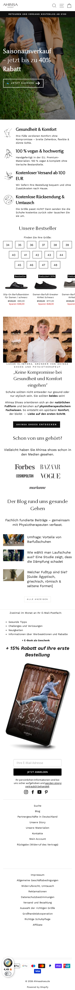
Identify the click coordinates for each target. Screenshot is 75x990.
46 (31, 265)
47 (43, 265)
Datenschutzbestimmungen (37, 897)
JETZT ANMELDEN (37, 772)
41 (25, 255)
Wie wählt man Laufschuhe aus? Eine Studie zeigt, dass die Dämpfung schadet (49, 556)
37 (43, 245)
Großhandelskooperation (38, 913)
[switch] (8, 974)
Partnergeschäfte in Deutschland (37, 816)
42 (37, 255)
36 (31, 245)
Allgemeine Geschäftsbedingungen (37, 880)
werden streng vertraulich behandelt (43, 784)
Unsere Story (37, 822)
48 (55, 265)
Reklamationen (37, 891)
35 (19, 245)
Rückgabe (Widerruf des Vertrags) (37, 844)
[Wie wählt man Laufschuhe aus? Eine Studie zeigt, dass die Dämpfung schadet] (13, 555)
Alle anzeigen (37, 599)
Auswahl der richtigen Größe (37, 907)
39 (67, 245)
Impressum (37, 874)
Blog (37, 811)
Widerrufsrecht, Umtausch (37, 885)
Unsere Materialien (37, 827)
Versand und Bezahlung (37, 902)
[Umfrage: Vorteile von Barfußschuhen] (13, 540)
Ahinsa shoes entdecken (36, 424)
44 (61, 255)
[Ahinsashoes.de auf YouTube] (40, 792)
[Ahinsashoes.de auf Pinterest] (46, 792)
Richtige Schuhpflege (37, 919)
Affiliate (37, 924)
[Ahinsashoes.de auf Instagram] (26, 792)
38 (55, 245)
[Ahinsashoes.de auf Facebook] (33, 792)
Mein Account (37, 838)
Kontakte (37, 833)
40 (13, 255)
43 (49, 255)
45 (19, 265)
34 (7, 245)
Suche (37, 805)
